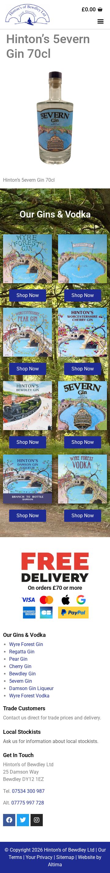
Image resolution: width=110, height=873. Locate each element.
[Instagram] (37, 820)
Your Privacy (39, 857)
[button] (100, 21)
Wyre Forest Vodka (29, 696)
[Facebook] (9, 820)
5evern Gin (20, 681)
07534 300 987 (28, 791)
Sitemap (65, 857)
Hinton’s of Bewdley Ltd (69, 850)
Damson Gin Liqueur (31, 688)
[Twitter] (23, 820)
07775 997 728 (27, 803)
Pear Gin (18, 659)
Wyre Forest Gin (26, 644)
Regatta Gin (22, 652)
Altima (55, 864)
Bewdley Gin (22, 674)
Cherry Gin (20, 666)
